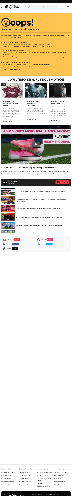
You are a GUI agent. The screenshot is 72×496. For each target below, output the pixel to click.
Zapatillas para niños (25, 481)
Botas (3, 84)
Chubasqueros (59, 475)
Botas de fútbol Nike (25, 469)
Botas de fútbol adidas (8, 485)
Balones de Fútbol (24, 472)
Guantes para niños (25, 478)
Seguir (17, 239)
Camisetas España (60, 469)
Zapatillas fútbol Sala (8, 472)
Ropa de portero (59, 481)
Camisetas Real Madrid (44, 472)
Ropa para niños (24, 485)
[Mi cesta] (68, 7)
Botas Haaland (6, 475)
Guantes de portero (43, 469)
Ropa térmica (41, 483)
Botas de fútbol (6, 469)
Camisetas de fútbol (60, 472)
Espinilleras (57, 478)
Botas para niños (24, 475)
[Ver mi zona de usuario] (62, 7)
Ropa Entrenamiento (43, 486)
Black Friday (58, 485)
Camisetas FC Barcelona (45, 475)
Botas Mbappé (6, 478)
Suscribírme (64, 182)
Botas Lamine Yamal (7, 481)
